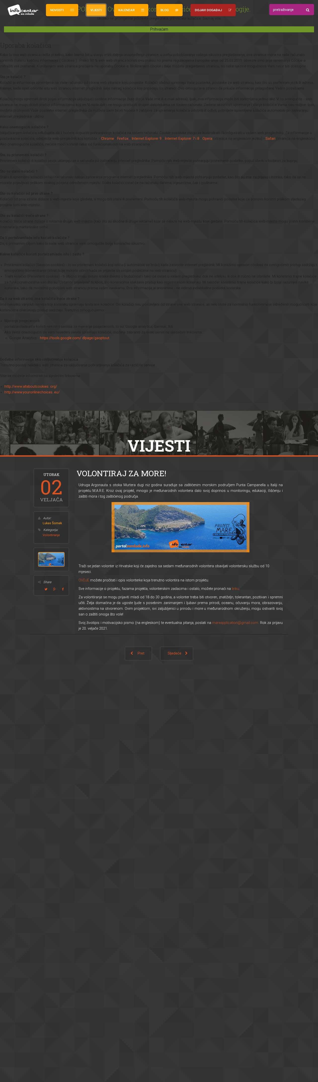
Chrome (107, 139)
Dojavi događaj (208, 10)
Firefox (122, 139)
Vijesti (96, 10)
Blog (164, 10)
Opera (207, 139)
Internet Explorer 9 (146, 139)
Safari (270, 139)
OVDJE (84, 580)
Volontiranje (51, 535)
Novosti (57, 10)
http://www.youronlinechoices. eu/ (32, 392)
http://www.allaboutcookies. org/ (30, 386)
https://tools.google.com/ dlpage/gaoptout (74, 338)
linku (235, 589)
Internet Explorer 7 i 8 (182, 139)
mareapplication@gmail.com (235, 623)
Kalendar (126, 10)
